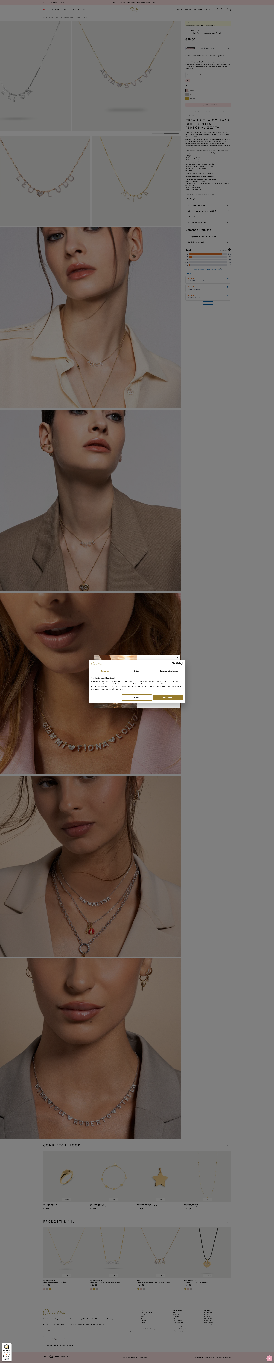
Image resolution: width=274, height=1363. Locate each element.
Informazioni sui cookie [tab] (169, 671)
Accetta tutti (167, 697)
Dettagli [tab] (137, 671)
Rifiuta (136, 697)
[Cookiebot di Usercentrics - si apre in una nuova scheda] (173, 664)
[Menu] (10, 1344)
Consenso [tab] (105, 671)
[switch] (6, 1359)
